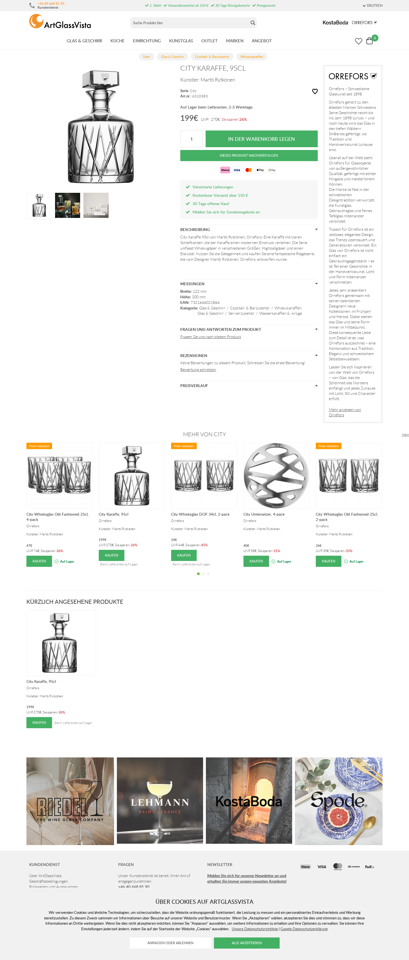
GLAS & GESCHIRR (84, 40)
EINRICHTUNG (147, 40)
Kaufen (39, 561)
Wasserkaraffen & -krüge (280, 313)
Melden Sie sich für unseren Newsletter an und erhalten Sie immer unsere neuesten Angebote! (247, 878)
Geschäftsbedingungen (48, 881)
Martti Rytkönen (218, 80)
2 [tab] (203, 578)
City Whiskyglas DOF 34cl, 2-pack (200, 514)
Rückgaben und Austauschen (53, 887)
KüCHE (117, 40)
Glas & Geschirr (212, 308)
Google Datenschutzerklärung (304, 928)
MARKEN (234, 40)
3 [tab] (208, 578)
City (193, 91)
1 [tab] (198, 578)
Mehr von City (204, 434)
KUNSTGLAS (181, 40)
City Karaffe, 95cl (113, 514)
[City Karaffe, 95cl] (39, 205)
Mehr (405, 434)
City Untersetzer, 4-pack (264, 514)
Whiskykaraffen (288, 308)
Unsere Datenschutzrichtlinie (255, 928)
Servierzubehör (241, 313)
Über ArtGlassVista (45, 875)
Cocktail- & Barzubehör (250, 308)
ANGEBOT (262, 40)
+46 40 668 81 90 (51, 3)
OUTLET (209, 40)
